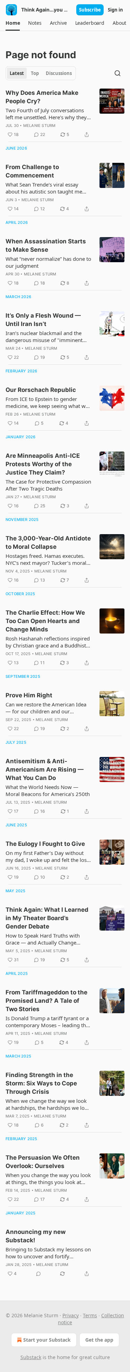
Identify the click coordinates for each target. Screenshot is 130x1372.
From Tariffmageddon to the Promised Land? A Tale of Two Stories (46, 1001)
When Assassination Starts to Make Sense (46, 245)
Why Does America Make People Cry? (42, 97)
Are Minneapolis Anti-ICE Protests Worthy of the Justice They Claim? (43, 464)
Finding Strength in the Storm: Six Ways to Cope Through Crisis (41, 1083)
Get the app (99, 1339)
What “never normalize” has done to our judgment (48, 262)
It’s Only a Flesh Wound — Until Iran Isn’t (43, 319)
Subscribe (90, 10)
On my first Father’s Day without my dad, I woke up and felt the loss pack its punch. (47, 856)
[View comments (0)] (38, 1273)
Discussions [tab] (59, 73)
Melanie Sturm (39, 125)
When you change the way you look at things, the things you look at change (48, 1178)
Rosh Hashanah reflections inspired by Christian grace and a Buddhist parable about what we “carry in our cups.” (48, 642)
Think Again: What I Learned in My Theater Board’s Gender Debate (47, 918)
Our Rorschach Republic (41, 389)
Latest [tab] (17, 73)
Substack (30, 1357)
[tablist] (41, 73)
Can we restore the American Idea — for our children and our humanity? (46, 708)
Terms (90, 1315)
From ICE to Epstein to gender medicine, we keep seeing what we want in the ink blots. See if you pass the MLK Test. (47, 402)
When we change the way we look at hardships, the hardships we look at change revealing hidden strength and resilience (48, 1104)
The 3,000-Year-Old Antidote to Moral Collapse (48, 542)
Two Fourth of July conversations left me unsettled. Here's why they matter (46, 114)
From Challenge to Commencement (32, 171)
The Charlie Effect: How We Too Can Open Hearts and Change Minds (45, 621)
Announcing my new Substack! (36, 1236)
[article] (65, 114)
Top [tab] (35, 73)
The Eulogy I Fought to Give (45, 843)
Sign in (115, 10)
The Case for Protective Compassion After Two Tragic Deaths (48, 485)
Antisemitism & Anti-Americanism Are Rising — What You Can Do (45, 769)
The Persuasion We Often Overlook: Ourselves (43, 1161)
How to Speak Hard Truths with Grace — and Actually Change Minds (43, 939)
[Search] (117, 73)
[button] (12, 23)
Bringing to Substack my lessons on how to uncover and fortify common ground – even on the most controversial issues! (48, 1253)
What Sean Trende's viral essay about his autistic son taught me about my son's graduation (44, 188)
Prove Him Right (29, 695)
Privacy (70, 1315)
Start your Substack (47, 1339)
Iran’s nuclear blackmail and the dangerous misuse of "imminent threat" (44, 336)
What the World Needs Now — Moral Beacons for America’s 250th (48, 790)
